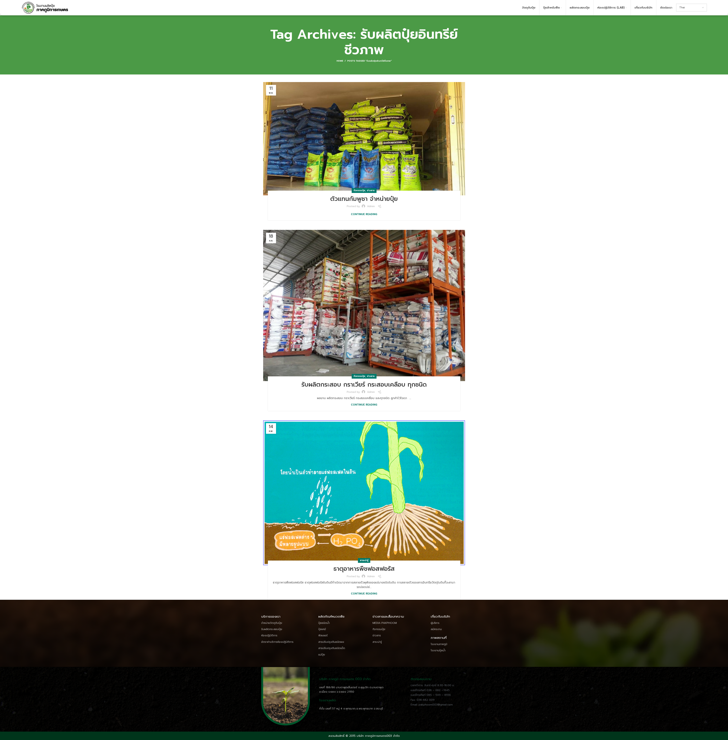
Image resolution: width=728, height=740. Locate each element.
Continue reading (364, 214)
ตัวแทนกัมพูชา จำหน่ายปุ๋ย (364, 199)
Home (340, 61)
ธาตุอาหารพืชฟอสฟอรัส (364, 568)
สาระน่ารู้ (364, 560)
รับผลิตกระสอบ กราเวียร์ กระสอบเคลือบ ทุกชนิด (364, 384)
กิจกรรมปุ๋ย (359, 190)
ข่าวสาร (371, 190)
